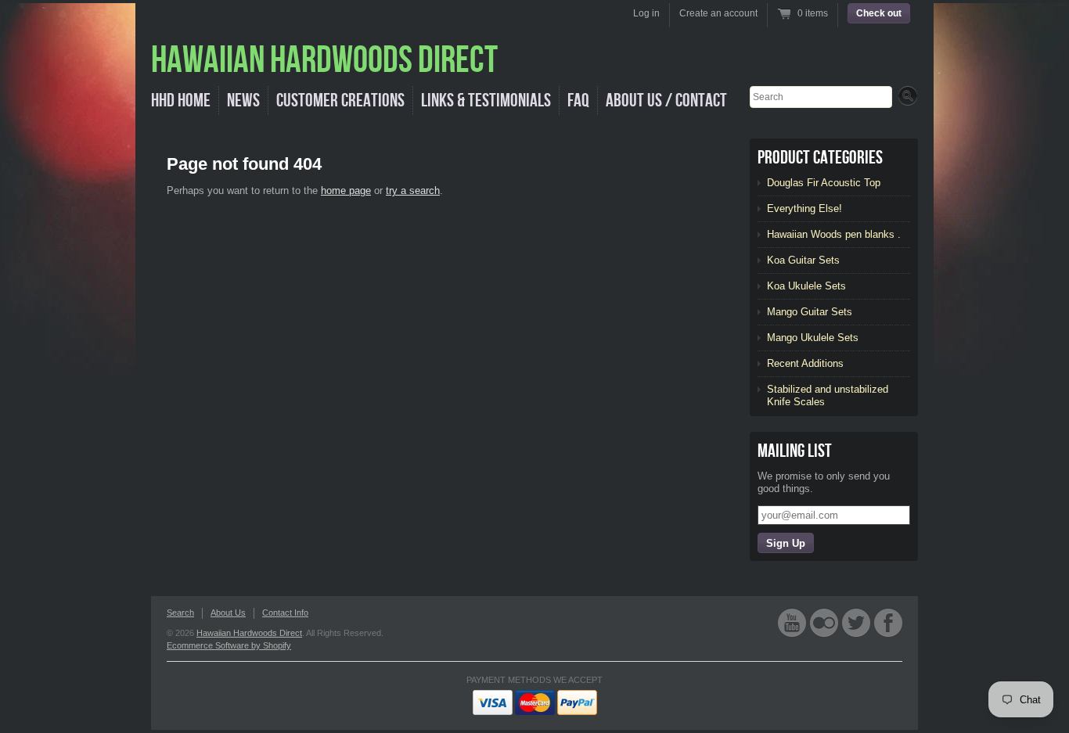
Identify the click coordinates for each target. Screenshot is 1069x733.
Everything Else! (804, 208)
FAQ (578, 100)
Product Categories (820, 157)
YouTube (792, 622)
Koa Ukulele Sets (806, 286)
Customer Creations (340, 100)
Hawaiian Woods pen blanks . (834, 234)
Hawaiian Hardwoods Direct (249, 633)
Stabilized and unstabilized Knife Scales (827, 395)
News (243, 100)
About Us (228, 612)
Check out (879, 13)
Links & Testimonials (486, 100)
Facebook (888, 622)
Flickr (824, 622)
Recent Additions (805, 363)
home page (346, 190)
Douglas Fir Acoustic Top (823, 183)
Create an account (718, 13)
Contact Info (285, 612)
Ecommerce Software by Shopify (229, 645)
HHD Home (181, 100)
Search (180, 612)
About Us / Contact (666, 100)
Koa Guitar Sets (803, 260)
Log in (646, 13)
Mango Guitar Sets (809, 312)
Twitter (856, 622)
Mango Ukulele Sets (812, 337)
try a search (413, 190)
